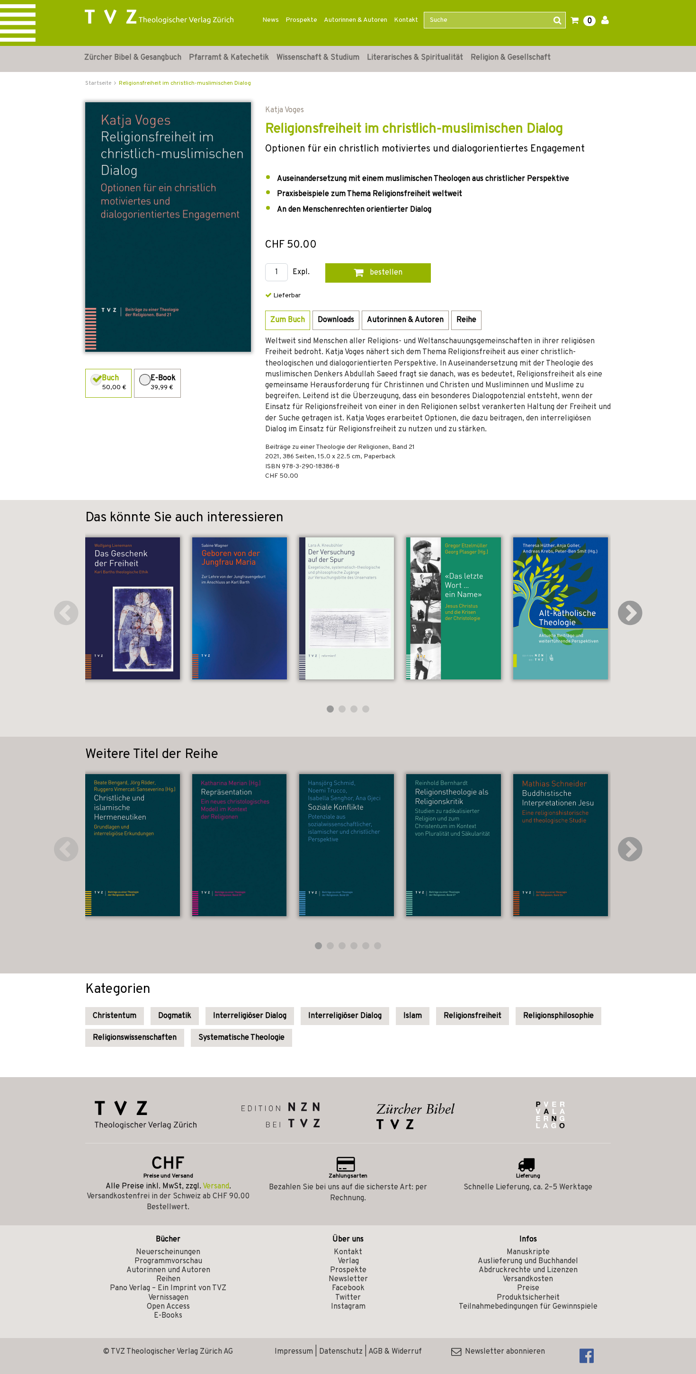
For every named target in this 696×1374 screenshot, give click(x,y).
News (270, 20)
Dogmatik (174, 1016)
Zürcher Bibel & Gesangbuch (132, 57)
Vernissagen (168, 1298)
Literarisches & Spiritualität (415, 57)
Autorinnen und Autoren (168, 1270)
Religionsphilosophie (558, 1016)
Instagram (348, 1307)
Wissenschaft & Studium (318, 57)
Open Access (168, 1307)
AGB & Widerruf (395, 1351)
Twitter (348, 1298)
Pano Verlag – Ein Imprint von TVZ (168, 1288)
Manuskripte (528, 1252)
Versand (216, 1186)
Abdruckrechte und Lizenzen (528, 1270)
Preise (528, 1288)
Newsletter (348, 1279)
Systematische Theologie (241, 1038)
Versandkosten (528, 1279)
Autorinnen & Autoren (355, 20)
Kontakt (406, 20)
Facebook (348, 1288)
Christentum (114, 1016)
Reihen (168, 1279)
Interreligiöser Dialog (249, 1016)
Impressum (294, 1351)
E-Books (168, 1315)
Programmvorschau (168, 1261)
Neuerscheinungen (168, 1252)
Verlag (348, 1261)
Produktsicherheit (528, 1298)
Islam (412, 1016)
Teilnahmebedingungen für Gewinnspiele (528, 1307)
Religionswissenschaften (135, 1038)
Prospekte (301, 20)
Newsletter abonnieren (503, 1351)
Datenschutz (341, 1351)
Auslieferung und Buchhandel (528, 1261)
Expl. (301, 272)
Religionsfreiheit (472, 1016)
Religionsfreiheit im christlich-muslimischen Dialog (185, 83)
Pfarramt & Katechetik (229, 57)
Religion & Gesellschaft (511, 57)
